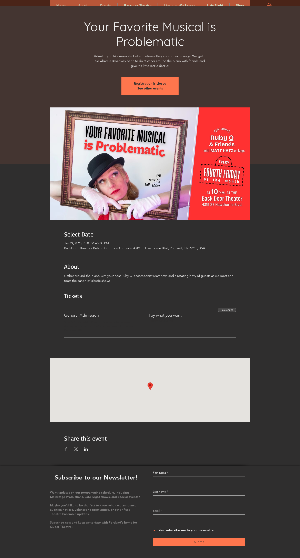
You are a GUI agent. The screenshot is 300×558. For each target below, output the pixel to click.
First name (160, 472)
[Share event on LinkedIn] (86, 449)
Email (157, 511)
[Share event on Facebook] (66, 449)
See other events (150, 88)
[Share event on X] (76, 449)
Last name (160, 491)
